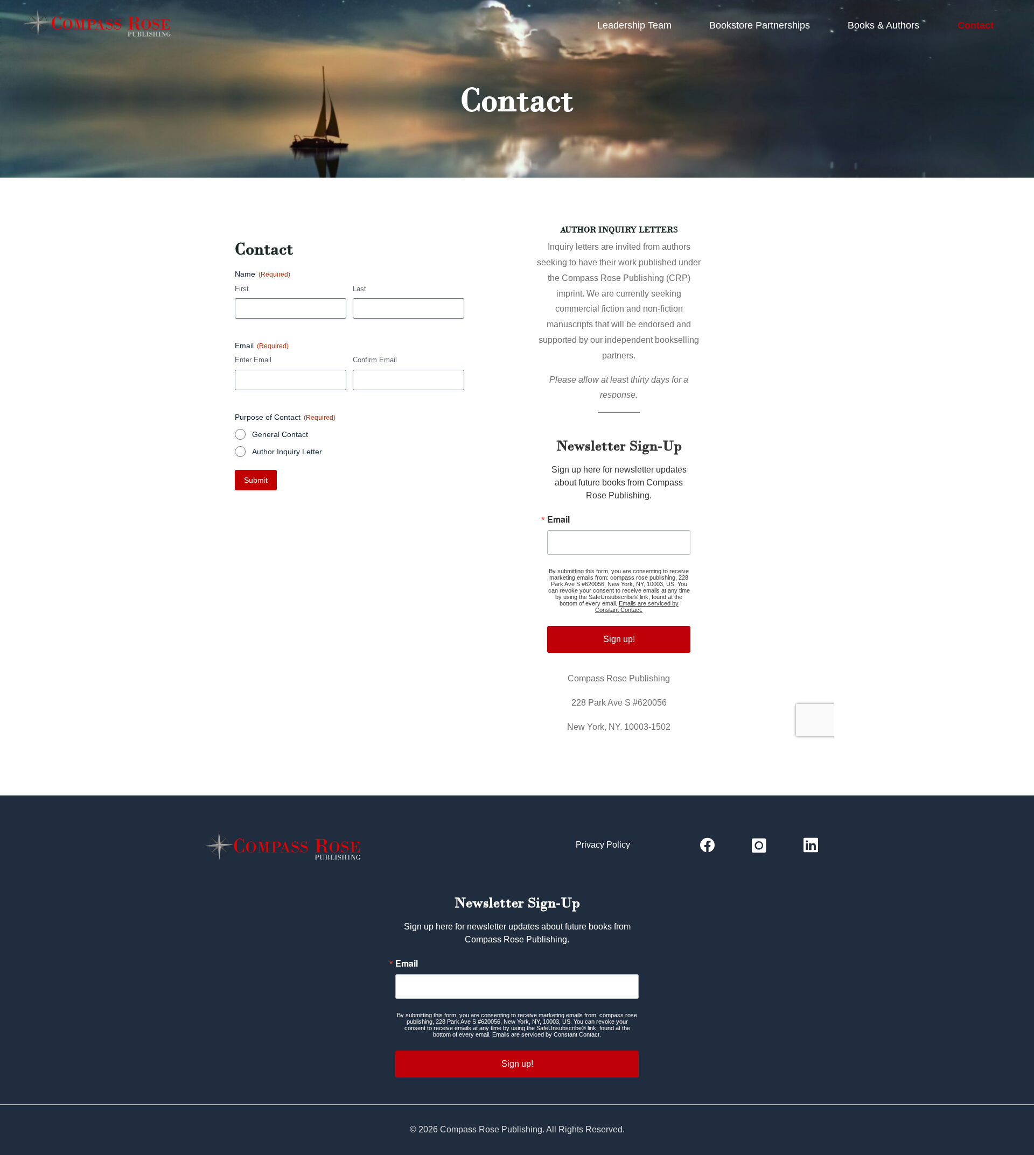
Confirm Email (375, 360)
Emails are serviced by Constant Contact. (637, 606)
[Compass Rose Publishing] (101, 25)
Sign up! (619, 639)
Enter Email (253, 360)
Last (359, 289)
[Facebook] (707, 845)
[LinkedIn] (810, 845)
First (242, 289)
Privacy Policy (603, 844)
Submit (256, 480)
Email (558, 519)
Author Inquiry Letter (287, 451)
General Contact (280, 434)
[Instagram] (759, 845)
